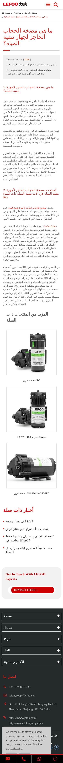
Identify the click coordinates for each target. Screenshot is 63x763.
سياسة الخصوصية (14, 748)
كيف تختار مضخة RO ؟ (19, 521)
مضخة (7, 616)
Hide (27, 59)
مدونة (34, 13)
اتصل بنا (9, 677)
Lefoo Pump (50, 226)
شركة (7, 639)
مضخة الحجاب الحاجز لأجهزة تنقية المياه (27, 208)
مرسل (7, 627)
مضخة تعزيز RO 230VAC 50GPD (31, 493)
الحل (6, 650)
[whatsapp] (39, 759)
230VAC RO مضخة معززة (31, 437)
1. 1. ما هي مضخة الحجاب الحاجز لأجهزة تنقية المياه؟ (31, 64)
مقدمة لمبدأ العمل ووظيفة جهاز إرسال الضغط (29, 550)
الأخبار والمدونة (22, 13)
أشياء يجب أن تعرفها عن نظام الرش (27, 529)
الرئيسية (9, 13)
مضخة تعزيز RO (31, 380)
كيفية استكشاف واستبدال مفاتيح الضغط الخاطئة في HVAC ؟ (30, 538)
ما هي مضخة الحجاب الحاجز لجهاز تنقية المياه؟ (26, 16)
